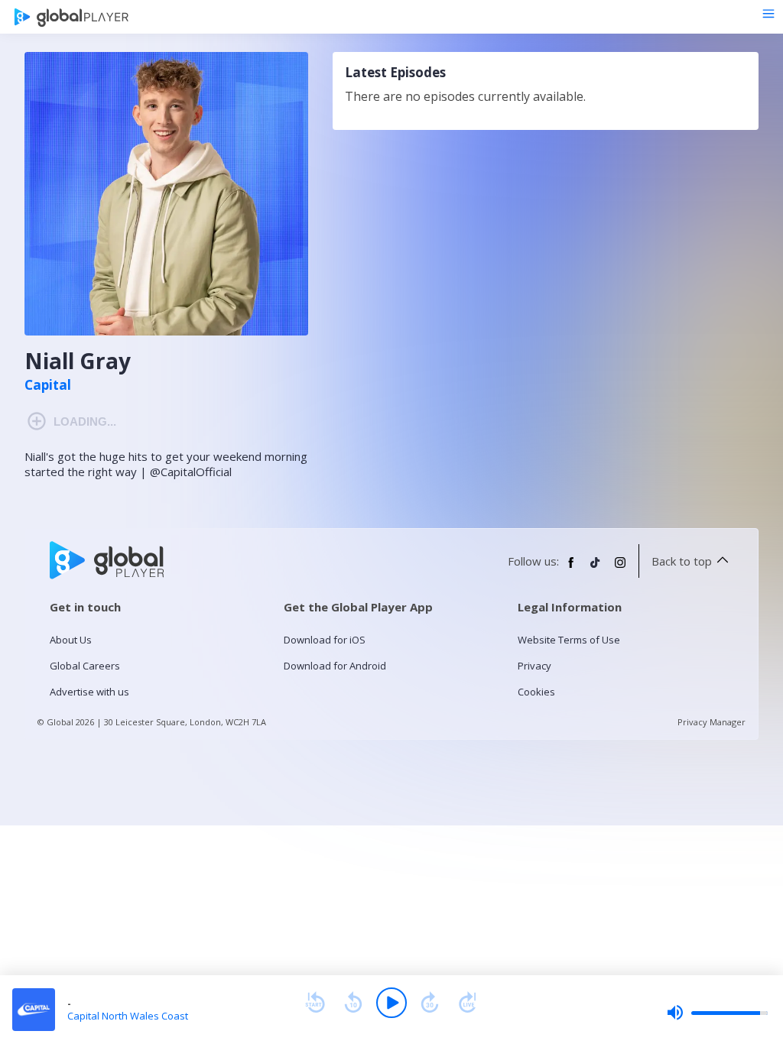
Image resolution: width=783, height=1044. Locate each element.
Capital (47, 385)
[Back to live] (468, 1002)
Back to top (681, 561)
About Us (71, 640)
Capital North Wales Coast (127, 1016)
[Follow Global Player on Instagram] (620, 568)
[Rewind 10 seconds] (353, 1002)
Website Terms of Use (569, 640)
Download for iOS (325, 640)
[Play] (391, 1002)
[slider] (717, 1012)
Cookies (536, 692)
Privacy (534, 666)
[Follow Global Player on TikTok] (595, 568)
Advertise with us (89, 692)
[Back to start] (315, 1002)
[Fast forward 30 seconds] (429, 1002)
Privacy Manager (711, 722)
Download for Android (335, 666)
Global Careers (85, 666)
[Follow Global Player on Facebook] (571, 568)
